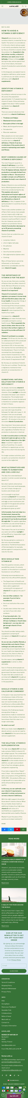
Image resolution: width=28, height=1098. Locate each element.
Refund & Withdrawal (9, 988)
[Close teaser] (21, 1093)
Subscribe (14, 971)
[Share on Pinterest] (17, 829)
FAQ (3, 1001)
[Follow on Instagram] (6, 1075)
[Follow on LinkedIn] (18, 1075)
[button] (14, 1096)
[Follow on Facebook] (2, 1075)
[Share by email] (23, 829)
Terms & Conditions (8, 982)
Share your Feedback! (9, 1007)
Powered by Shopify (19, 1084)
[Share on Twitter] (11, 829)
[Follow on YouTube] (10, 1075)
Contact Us (5, 1022)
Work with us (6, 1019)
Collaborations (7, 1013)
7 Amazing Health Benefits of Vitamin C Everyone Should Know (14, 862)
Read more (5, 883)
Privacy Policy (6, 992)
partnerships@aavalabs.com (11, 1062)
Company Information (9, 1026)
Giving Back (5, 1004)
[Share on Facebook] (5, 829)
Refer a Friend (6, 1016)
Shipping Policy (7, 985)
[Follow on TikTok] (14, 1075)
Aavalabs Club (6, 1010)
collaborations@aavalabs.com (12, 1070)
